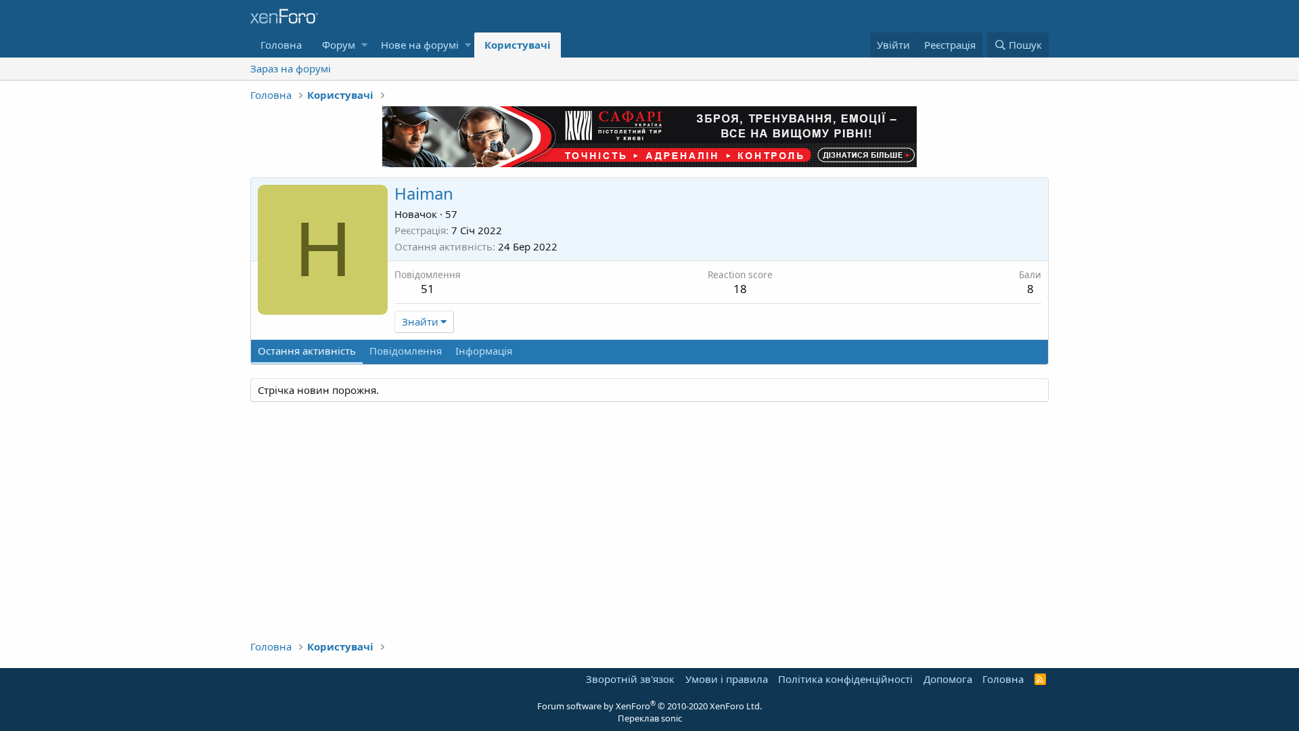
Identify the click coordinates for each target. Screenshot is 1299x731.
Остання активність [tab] (307, 350)
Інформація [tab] (483, 350)
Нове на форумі (420, 44)
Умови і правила (726, 679)
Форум (338, 44)
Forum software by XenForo (649, 706)
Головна (281, 44)
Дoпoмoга (948, 679)
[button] (364, 45)
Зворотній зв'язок (630, 679)
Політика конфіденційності (845, 679)
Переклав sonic (650, 718)
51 (427, 288)
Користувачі (517, 44)
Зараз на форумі (290, 68)
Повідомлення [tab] (405, 350)
